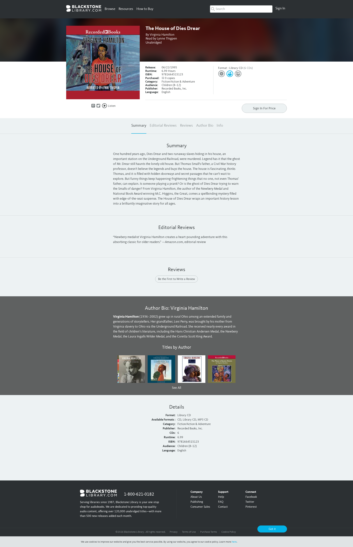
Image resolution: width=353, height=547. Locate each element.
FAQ (220, 501)
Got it (272, 529)
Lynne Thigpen (167, 38)
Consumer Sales (200, 506)
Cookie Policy (228, 532)
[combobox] (241, 9)
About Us (196, 497)
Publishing (196, 501)
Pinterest (251, 506)
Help (221, 497)
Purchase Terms (208, 532)
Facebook (251, 497)
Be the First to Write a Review (176, 279)
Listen (111, 106)
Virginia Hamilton (162, 34)
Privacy (174, 532)
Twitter (249, 501)
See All (176, 387)
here (234, 542)
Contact (223, 506)
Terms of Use (189, 532)
